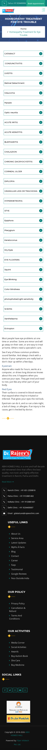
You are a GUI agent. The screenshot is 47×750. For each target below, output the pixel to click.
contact (15, 556)
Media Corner (18, 642)
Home (23, 28)
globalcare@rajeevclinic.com (23, 513)
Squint (7, 269)
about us (15, 533)
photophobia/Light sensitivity (18, 299)
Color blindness (12, 289)
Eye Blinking (10, 279)
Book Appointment (36, 3)
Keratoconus (10, 240)
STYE (6, 210)
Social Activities (18, 647)
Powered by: (11, 740)
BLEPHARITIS (11, 142)
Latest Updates (18, 542)
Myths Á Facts (18, 547)
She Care (15, 660)
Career (14, 560)
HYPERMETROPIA (13, 201)
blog (13, 551)
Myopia (8, 102)
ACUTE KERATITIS (13, 132)
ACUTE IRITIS (11, 122)
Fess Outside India (20, 578)
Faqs (13, 564)
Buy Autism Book (19, 656)
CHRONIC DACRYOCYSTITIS (18, 161)
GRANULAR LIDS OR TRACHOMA (20, 191)
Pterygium (9, 230)
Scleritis (8, 309)
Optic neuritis (11, 112)
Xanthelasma (10, 318)
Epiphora (8, 220)
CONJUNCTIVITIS (13, 63)
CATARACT (9, 53)
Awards (15, 651)
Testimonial (17, 569)
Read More (7, 481)
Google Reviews (19, 573)
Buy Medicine (17, 664)
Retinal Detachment (14, 83)
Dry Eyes (8, 250)
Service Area (17, 538)
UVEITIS (8, 73)
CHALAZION (10, 152)
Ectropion (9, 328)
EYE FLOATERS (11, 260)
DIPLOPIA (9, 181)
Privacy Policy (18, 603)
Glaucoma (9, 93)
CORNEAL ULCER (13, 171)
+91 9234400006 (20, 3)
